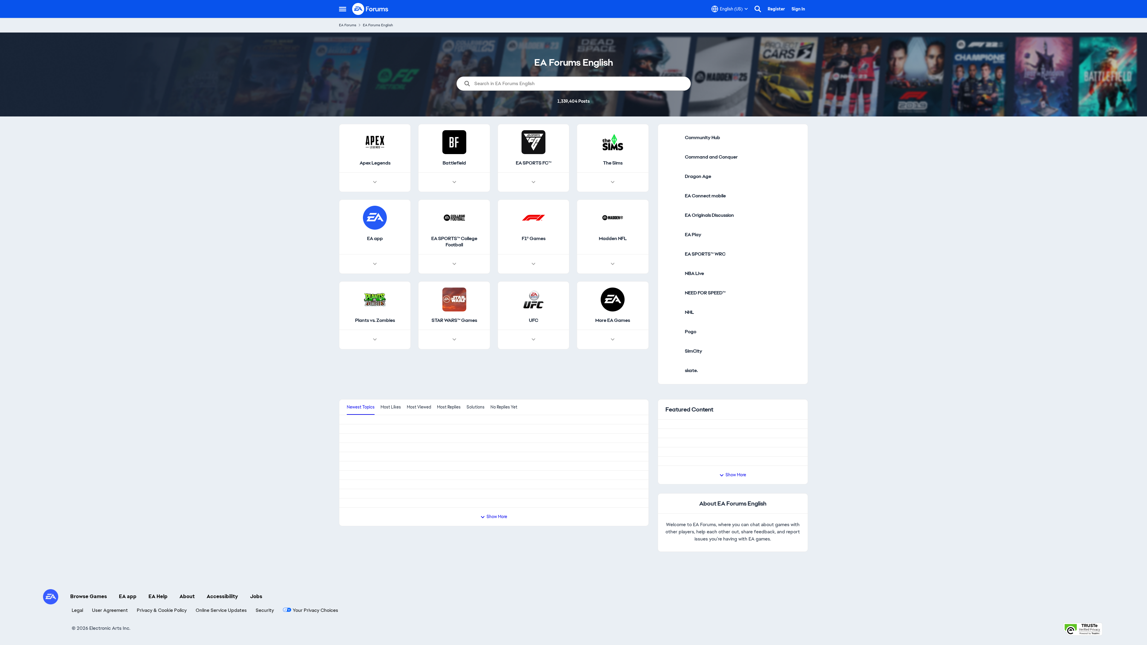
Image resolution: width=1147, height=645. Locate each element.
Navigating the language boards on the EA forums (733, 497)
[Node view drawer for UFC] (533, 339)
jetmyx (353, 587)
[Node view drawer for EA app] (374, 264)
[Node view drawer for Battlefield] (454, 182)
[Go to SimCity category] (672, 351)
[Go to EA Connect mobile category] (672, 195)
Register (776, 9)
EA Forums (347, 25)
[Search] (757, 9)
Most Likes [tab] (391, 407)
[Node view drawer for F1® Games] (533, 264)
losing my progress (367, 497)
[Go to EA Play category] (672, 234)
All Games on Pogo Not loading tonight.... (390, 566)
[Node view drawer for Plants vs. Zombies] (374, 339)
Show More (736, 544)
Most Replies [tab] (449, 407)
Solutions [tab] (475, 407)
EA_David (688, 434)
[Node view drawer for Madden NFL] (612, 264)
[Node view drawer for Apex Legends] (374, 182)
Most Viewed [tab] (419, 407)
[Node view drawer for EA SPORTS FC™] (533, 182)
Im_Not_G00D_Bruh (366, 519)
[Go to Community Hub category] (672, 137)
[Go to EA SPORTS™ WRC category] (672, 254)
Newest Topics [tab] (361, 407)
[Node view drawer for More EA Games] (612, 339)
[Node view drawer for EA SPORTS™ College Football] (454, 264)
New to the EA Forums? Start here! (716, 450)
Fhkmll (353, 550)
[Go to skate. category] (672, 370)
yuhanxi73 (356, 481)
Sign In (798, 9)
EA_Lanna (688, 458)
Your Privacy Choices (720, 622)
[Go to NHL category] (672, 312)
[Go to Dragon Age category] (672, 176)
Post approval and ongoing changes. (718, 473)
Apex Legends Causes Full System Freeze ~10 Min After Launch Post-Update (431, 460)
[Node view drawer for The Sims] (612, 182)
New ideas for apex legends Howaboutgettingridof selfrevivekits (416, 423)
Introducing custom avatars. (709, 520)
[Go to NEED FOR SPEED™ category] (672, 292)
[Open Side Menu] (342, 8)
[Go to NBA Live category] (672, 273)
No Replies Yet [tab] (503, 407)
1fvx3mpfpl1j (359, 444)
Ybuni (353, 535)
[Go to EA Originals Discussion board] (672, 215)
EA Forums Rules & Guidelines (711, 427)
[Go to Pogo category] (672, 331)
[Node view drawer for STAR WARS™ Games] (454, 339)
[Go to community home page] (370, 9)
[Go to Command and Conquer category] (672, 157)
